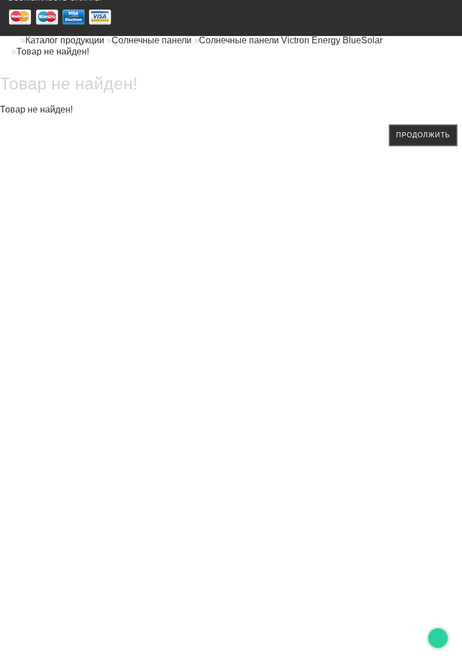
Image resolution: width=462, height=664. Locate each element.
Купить (420, 325)
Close (52, 435)
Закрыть (312, 527)
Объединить (365, 527)
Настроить (367, 325)
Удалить (113, 638)
